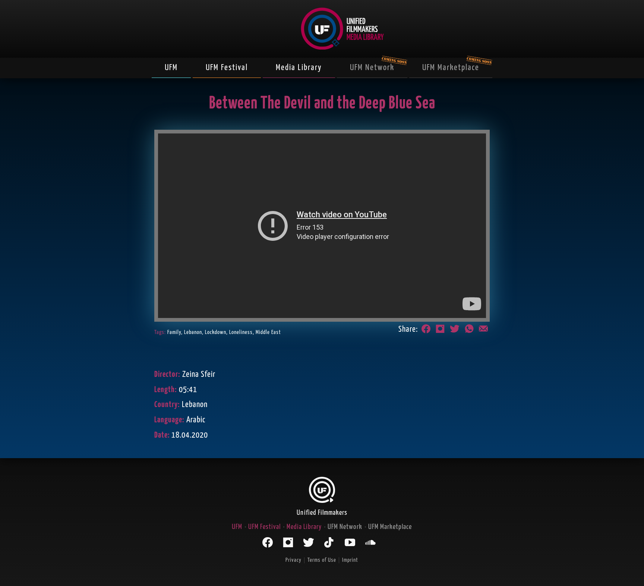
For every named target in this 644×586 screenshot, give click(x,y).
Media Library (299, 67)
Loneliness (241, 332)
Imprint (350, 560)
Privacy (293, 560)
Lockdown (215, 332)
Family (174, 332)
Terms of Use (321, 560)
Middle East (268, 332)
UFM (171, 67)
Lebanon (193, 332)
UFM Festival (227, 67)
